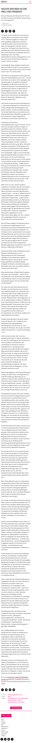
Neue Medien (21, 702)
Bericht (9, 696)
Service (3, 730)
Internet (19, 700)
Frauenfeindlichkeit (12, 698)
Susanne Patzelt (7, 25)
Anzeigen (3, 723)
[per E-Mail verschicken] (10, 31)
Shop (2, 719)
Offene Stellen (4, 732)
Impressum (4, 734)
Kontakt (3, 735)
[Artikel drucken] (13, 31)
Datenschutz (4, 728)
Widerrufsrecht (5, 726)
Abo (2, 717)
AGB (2, 724)
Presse (2, 721)
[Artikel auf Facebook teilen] (2, 31)
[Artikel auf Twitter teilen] (6, 31)
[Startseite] (16, 2)
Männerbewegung (12, 702)
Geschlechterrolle (12, 700)
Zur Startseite (16, 708)
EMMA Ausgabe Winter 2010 (15, 694)
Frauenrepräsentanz (23, 698)
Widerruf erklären (6, 715)
